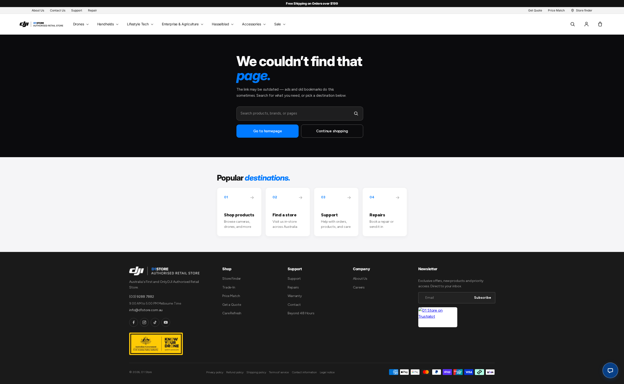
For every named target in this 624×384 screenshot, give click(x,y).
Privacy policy (214, 372)
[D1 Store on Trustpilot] (437, 317)
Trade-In (228, 287)
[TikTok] (155, 322)
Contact (294, 305)
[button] (80, 24)
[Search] (356, 113)
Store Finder (231, 279)
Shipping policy (256, 372)
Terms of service (279, 372)
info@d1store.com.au (146, 310)
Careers (359, 287)
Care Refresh (231, 313)
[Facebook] (133, 322)
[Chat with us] (610, 370)
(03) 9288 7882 (141, 297)
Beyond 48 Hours (301, 313)
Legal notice (327, 372)
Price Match (231, 296)
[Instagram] (144, 322)
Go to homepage (267, 131)
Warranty (295, 296)
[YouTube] (165, 322)
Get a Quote (231, 305)
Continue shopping (332, 131)
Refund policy (235, 372)
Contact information (304, 372)
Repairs (293, 287)
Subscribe (482, 298)
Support (294, 279)
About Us (360, 279)
